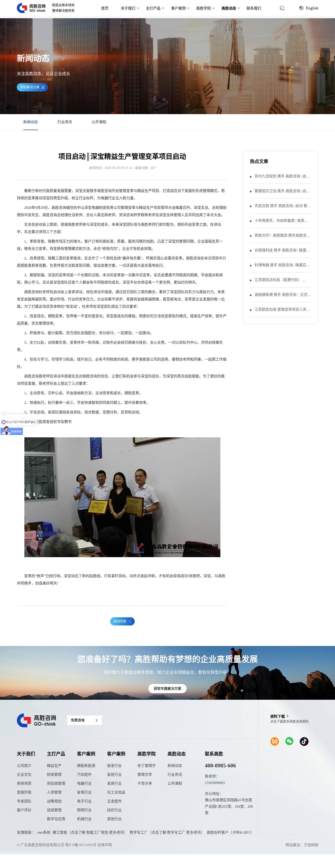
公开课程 (99, 122)
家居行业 (114, 774)
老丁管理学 (146, 766)
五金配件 (114, 801)
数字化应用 (56, 819)
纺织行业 (114, 810)
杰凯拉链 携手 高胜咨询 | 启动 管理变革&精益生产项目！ (283, 208)
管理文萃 (144, 774)
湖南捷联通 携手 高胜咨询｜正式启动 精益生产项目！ (283, 297)
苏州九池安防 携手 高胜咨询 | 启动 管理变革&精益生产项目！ (282, 179)
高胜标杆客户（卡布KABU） (230, 832)
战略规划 (54, 801)
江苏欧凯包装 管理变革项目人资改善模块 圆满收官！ (282, 312)
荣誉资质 (24, 783)
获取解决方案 (29, 87)
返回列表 (119, 621)
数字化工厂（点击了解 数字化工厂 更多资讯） (167, 832)
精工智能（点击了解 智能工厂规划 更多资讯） (90, 832)
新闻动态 (30, 122)
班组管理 (54, 810)
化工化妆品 (116, 792)
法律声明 (104, 845)
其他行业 (114, 819)
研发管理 (54, 774)
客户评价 (24, 810)
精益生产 (54, 766)
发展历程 (24, 792)
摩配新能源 (86, 766)
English (312, 8)
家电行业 (84, 792)
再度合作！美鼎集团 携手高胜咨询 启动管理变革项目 (282, 238)
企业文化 (24, 774)
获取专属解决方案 (167, 688)
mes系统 (43, 832)
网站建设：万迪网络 (302, 845)
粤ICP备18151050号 (80, 845)
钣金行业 (114, 766)
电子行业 (84, 801)
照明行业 (84, 810)
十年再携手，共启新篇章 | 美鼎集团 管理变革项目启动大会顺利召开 (282, 223)
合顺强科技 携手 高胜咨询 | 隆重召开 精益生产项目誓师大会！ (282, 253)
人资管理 (54, 792)
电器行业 (84, 783)
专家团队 (24, 801)
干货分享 (144, 783)
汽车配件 (84, 774)
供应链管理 (56, 783)
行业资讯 (64, 122)
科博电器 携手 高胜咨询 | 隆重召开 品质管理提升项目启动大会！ (282, 267)
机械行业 (84, 819)
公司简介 (24, 766)
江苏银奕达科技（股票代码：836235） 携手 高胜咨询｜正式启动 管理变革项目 (283, 282)
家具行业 (114, 783)
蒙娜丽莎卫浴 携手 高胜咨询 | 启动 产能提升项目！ (282, 193)
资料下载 (277, 716)
